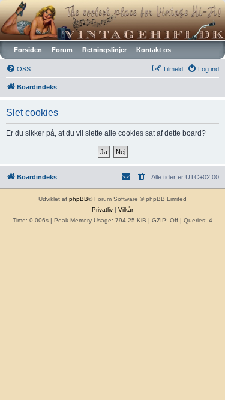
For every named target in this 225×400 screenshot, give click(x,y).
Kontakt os (153, 49)
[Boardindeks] (112, 20)
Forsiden (28, 49)
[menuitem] (18, 69)
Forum (62, 49)
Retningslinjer (104, 49)
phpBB (78, 199)
